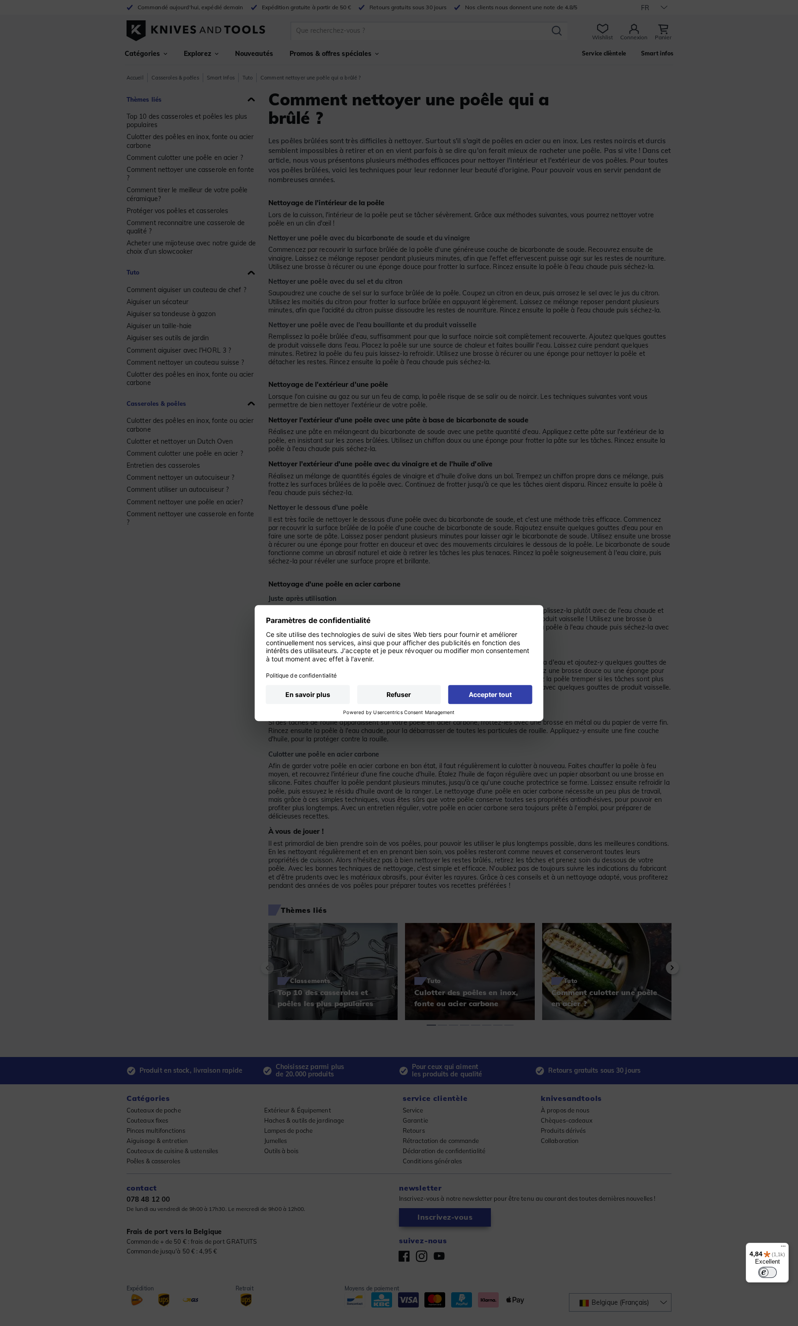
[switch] (767, 1272)
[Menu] (783, 1248)
